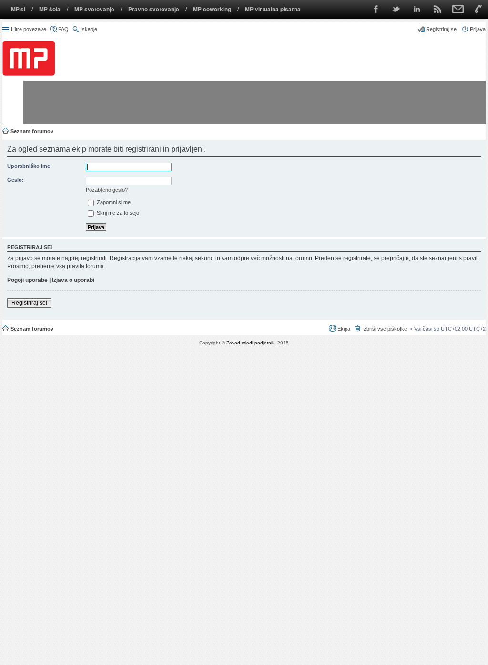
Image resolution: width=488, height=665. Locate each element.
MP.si (18, 9)
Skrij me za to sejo (117, 213)
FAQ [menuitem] (63, 29)
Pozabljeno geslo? (107, 190)
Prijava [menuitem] (478, 29)
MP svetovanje (94, 9)
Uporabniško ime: (29, 166)
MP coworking (212, 9)
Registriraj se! (29, 303)
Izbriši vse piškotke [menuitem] (384, 329)
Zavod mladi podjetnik (250, 342)
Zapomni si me (113, 202)
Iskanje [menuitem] (89, 29)
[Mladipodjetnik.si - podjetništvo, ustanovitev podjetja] (28, 58)
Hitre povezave (28, 29)
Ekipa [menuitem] (343, 329)
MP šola (50, 9)
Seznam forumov (31, 329)
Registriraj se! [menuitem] (442, 29)
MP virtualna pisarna (273, 9)
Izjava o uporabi (73, 280)
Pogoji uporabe (27, 280)
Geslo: (15, 180)
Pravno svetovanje (153, 9)
